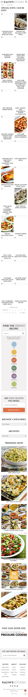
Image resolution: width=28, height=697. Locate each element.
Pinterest (22, 667)
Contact (14, 669)
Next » (24, 312)
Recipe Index (5, 667)
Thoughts (14, 674)
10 (12, 312)
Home (2, 5)
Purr (16, 693)
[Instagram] (15, 686)
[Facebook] (13, 686)
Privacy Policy (14, 690)
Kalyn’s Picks (14, 672)
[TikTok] (17, 686)
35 (20, 312)
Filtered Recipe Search (13, 338)
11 (15, 312)
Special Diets (5, 676)
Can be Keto (10, 5)
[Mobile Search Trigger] (27, 2)
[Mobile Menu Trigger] (1, 2)
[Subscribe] (24, 655)
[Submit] (23, 333)
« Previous (5, 310)
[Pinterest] (11, 686)
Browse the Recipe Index (13, 337)
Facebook (22, 669)
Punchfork (22, 672)
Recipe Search (5, 669)
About (14, 667)
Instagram (22, 674)
